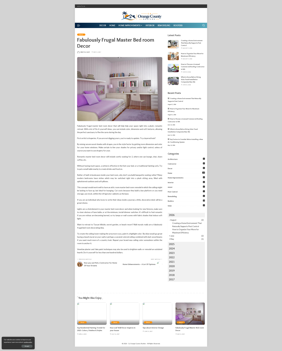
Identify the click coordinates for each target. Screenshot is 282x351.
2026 (172, 215)
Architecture (173, 159)
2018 (172, 275)
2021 (172, 261)
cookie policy (28, 342)
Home (170, 173)
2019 (172, 270)
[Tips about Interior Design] (157, 314)
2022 (172, 257)
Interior (171, 182)
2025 (172, 244)
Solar (170, 206)
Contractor (172, 164)
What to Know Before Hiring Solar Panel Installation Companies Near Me (191, 79)
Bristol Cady (85, 52)
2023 (172, 253)
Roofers (171, 201)
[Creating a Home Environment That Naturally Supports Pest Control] (173, 44)
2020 (172, 266)
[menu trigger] (79, 25)
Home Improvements (175, 178)
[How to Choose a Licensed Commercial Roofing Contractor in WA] (173, 68)
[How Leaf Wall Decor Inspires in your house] (124, 314)
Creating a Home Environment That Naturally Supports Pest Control (191, 43)
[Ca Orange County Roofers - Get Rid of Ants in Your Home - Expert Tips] (141, 15)
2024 (172, 248)
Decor (81, 34)
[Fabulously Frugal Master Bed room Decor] (190, 314)
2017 (172, 279)
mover (170, 187)
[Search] (203, 25)
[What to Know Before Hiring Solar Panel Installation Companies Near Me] (173, 81)
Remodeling (172, 196)
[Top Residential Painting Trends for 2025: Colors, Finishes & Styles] (92, 314)
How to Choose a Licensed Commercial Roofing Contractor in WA (193, 66)
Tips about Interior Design (153, 328)
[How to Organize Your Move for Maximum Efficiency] (173, 56)
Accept (27, 346)
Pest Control (172, 192)
